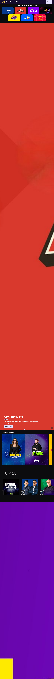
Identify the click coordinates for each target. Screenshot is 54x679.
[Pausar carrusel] (52, 428)
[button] (44, 2)
